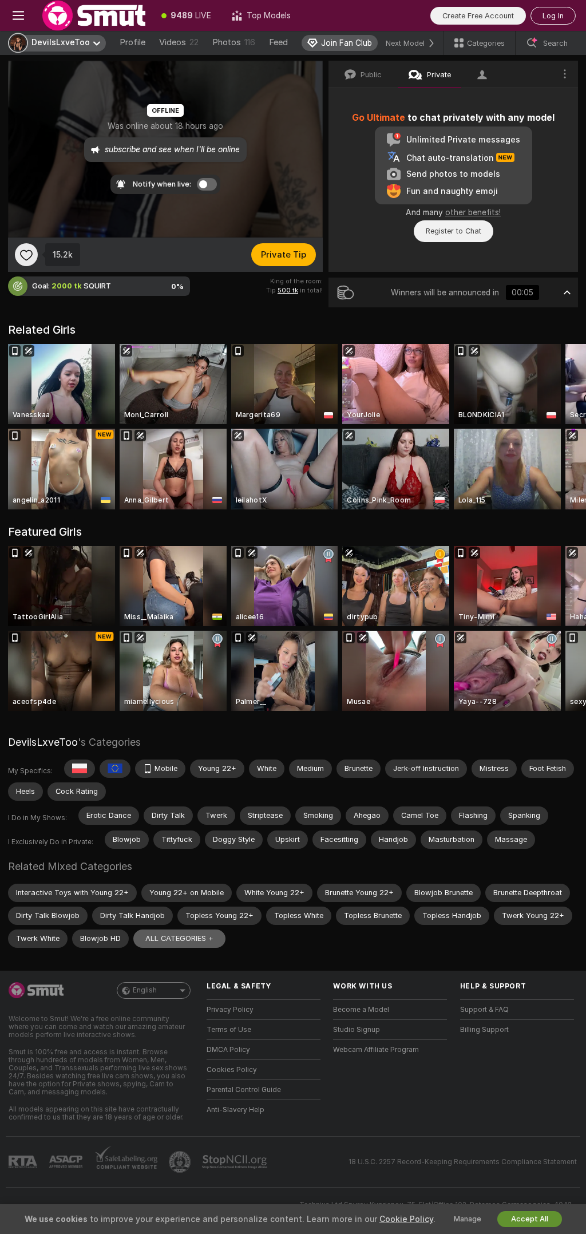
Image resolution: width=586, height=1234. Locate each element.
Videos (179, 42)
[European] (115, 769)
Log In (553, 15)
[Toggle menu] (18, 15)
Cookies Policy (232, 1070)
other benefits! (473, 212)
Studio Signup (356, 1030)
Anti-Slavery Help (235, 1110)
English (145, 990)
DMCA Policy (228, 1050)
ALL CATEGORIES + (179, 938)
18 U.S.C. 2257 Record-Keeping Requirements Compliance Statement (463, 1162)
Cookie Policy (406, 1219)
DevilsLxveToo (43, 742)
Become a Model (361, 1010)
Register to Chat (453, 231)
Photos (233, 42)
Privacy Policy (230, 1010)
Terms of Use (229, 1030)
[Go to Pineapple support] (181, 1162)
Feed (278, 42)
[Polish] (79, 769)
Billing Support (484, 1030)
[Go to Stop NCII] (236, 1162)
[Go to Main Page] (94, 15)
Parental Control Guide (244, 1090)
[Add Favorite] (26, 254)
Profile (132, 42)
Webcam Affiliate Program (376, 1050)
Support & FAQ (484, 1010)
